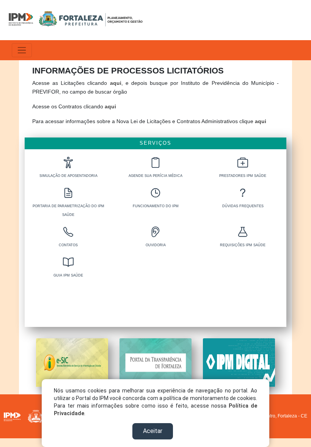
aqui (115, 83)
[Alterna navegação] (22, 50)
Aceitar (152, 430)
